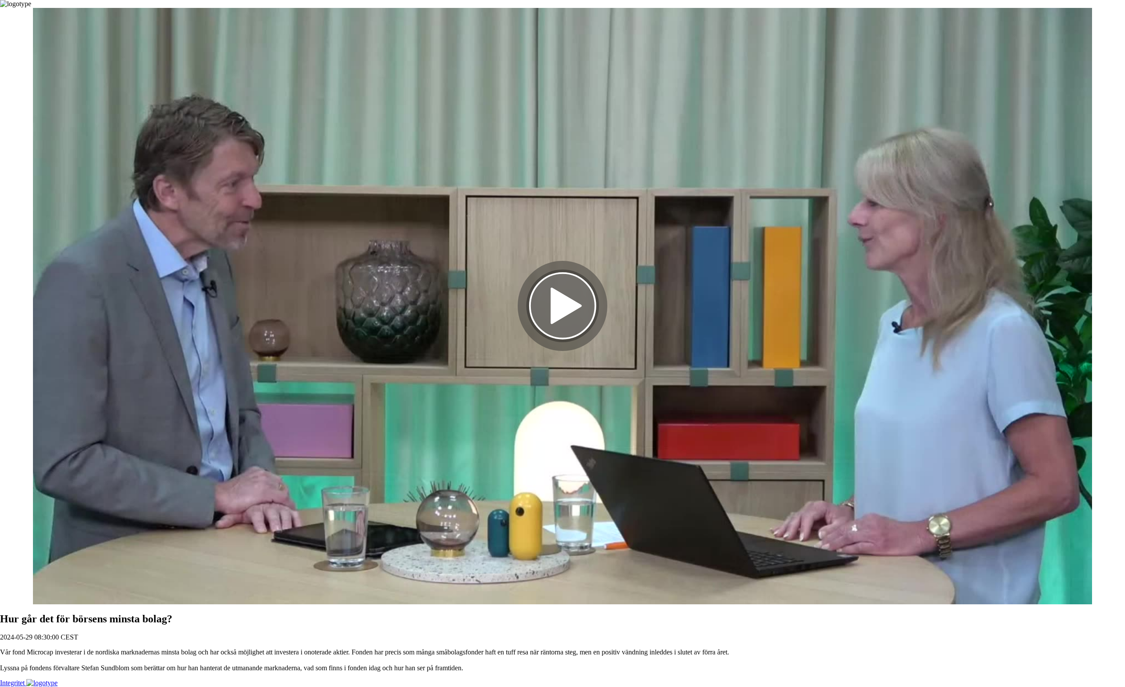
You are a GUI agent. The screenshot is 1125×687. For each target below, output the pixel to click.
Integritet (13, 683)
